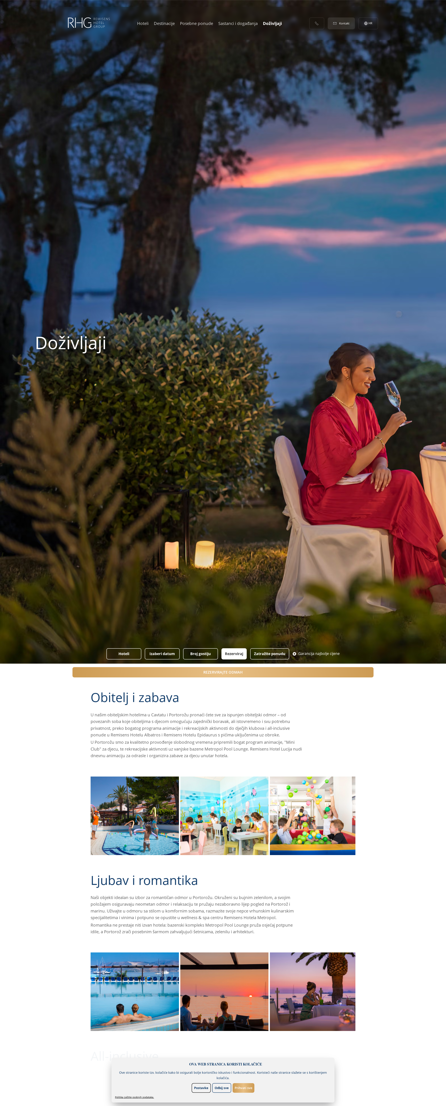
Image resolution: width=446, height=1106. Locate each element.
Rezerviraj (234, 653)
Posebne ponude (196, 23)
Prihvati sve (243, 1088)
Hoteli (143, 23)
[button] (135, 816)
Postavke (201, 1088)
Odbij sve (222, 1088)
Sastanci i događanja (238, 23)
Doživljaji (272, 23)
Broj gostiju (200, 653)
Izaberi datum (162, 653)
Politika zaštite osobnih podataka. (134, 1097)
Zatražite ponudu (269, 653)
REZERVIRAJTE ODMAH (223, 672)
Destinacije (164, 23)
